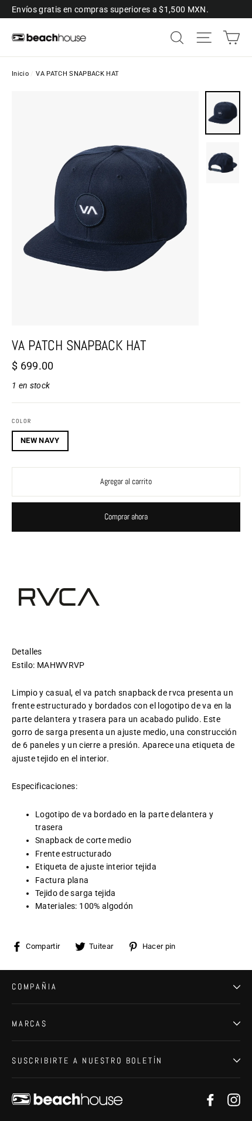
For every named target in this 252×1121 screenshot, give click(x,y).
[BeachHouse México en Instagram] (233, 1099)
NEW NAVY (40, 440)
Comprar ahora (126, 516)
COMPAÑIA (34, 986)
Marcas (29, 1023)
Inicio (20, 74)
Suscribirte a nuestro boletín (87, 1060)
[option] (105, 208)
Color (22, 421)
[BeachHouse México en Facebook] (210, 1099)
